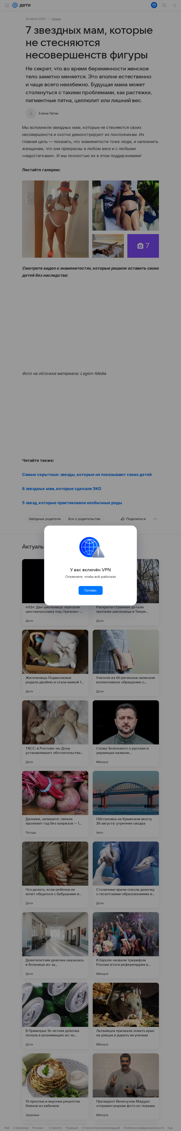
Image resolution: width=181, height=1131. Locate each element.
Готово (90, 590)
